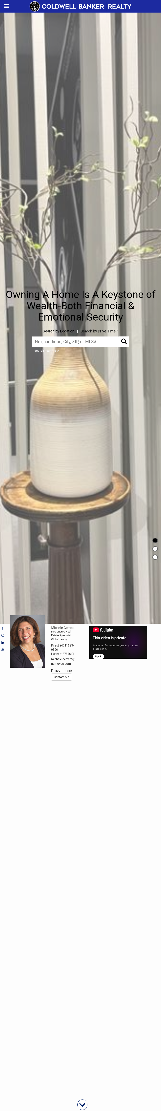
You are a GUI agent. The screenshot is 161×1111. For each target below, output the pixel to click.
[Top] (155, 540)
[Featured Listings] (155, 549)
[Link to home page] (80, 6)
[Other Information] (155, 557)
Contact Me (61, 677)
